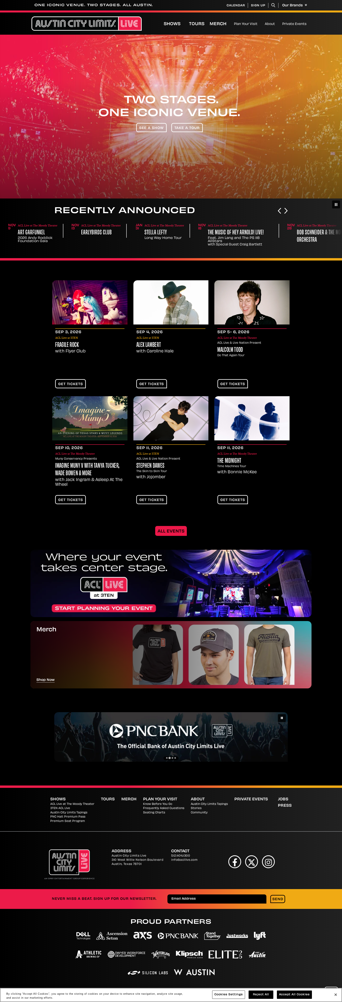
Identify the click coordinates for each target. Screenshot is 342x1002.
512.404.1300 (180, 855)
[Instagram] (268, 861)
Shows (172, 24)
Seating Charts (154, 812)
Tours (196, 24)
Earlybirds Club (33, 233)
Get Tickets (70, 384)
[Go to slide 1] (167, 758)
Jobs (283, 799)
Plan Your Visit (245, 24)
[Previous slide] (279, 211)
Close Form (333, 890)
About (270, 24)
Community (199, 812)
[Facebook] (234, 861)
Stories (196, 808)
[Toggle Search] (273, 5)
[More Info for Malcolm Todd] (252, 302)
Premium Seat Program (67, 821)
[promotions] (171, 583)
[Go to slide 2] (169, 758)
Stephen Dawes (150, 466)
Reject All (261, 994)
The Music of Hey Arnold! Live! (172, 233)
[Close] (335, 994)
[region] (171, 995)
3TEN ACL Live (60, 808)
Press (285, 806)
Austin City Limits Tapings (68, 812)
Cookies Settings (228, 994)
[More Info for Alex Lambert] (171, 302)
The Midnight (229, 461)
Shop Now (45, 680)
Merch (221, 24)
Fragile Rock (67, 345)
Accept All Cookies (294, 994)
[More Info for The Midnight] (252, 418)
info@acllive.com (184, 860)
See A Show (151, 128)
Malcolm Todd (230, 350)
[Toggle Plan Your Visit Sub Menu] (259, 24)
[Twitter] (251, 861)
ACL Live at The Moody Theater (72, 804)
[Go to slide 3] (172, 758)
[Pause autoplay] (336, 204)
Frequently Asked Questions (163, 808)
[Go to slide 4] (175, 758)
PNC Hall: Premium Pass (67, 816)
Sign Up (258, 5)
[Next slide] (286, 211)
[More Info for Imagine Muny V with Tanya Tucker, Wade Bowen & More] (89, 418)
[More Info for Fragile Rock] (89, 302)
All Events (171, 531)
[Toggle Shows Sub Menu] (184, 24)
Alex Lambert (148, 345)
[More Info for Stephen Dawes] (171, 418)
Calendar (236, 5)
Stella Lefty (92, 233)
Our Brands (293, 5)
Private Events (294, 24)
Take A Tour (187, 128)
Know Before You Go (157, 804)
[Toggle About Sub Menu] (276, 24)
